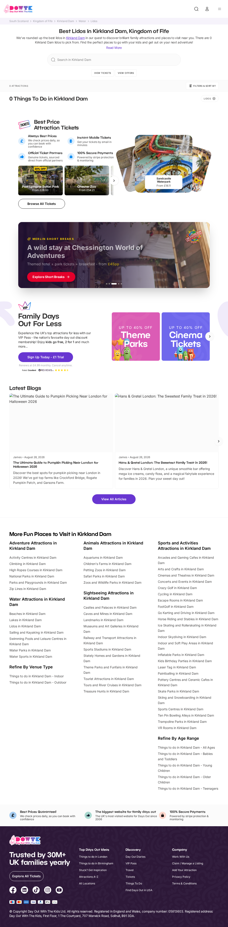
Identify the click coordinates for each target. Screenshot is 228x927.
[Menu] (219, 9)
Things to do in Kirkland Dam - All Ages (186, 747)
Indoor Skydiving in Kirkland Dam (182, 637)
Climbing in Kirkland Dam (27, 564)
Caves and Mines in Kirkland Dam (107, 614)
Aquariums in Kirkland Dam (103, 557)
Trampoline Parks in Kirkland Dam (182, 721)
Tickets (130, 876)
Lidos (94, 21)
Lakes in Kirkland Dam (25, 620)
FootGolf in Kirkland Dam (175, 606)
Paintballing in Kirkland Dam (178, 673)
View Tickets (102, 73)
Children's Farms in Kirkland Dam (107, 564)
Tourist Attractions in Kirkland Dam (108, 679)
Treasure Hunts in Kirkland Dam (106, 691)
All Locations (87, 883)
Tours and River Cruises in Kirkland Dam (112, 685)
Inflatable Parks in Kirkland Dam (181, 655)
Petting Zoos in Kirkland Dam (104, 570)
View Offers (126, 73)
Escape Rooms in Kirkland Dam (180, 600)
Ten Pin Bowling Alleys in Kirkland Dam (186, 715)
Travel (130, 870)
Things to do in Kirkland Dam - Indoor (36, 676)
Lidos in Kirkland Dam (25, 626)
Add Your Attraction (184, 870)
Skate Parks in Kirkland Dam (178, 691)
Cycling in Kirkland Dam (175, 594)
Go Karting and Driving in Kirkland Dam (186, 613)
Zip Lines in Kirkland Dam (27, 589)
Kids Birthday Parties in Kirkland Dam (185, 661)
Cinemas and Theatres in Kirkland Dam (186, 575)
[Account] (207, 9)
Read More (114, 47)
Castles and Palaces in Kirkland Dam (109, 607)
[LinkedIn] (24, 890)
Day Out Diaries (135, 856)
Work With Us (180, 856)
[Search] (196, 9)
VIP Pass (131, 863)
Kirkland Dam (65, 21)
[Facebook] (12, 890)
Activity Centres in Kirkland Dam (32, 557)
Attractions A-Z (88, 876)
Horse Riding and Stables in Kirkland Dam (188, 619)
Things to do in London (93, 856)
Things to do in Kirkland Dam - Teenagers (188, 788)
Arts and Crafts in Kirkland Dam (181, 569)
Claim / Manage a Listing (187, 863)
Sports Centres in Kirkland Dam (180, 709)
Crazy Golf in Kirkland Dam (177, 588)
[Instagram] (47, 890)
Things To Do (134, 883)
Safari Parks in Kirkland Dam (104, 576)
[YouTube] (59, 890)
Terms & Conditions (184, 883)
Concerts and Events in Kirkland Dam (185, 581)
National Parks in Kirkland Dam (31, 576)
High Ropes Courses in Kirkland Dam (35, 570)
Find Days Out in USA (139, 890)
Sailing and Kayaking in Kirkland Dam (36, 632)
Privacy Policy (181, 876)
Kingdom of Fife (43, 21)
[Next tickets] (114, 180)
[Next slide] (209, 336)
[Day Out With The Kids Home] (18, 9)
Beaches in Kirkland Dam (27, 614)
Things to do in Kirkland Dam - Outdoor (37, 682)
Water (82, 21)
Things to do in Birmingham (96, 863)
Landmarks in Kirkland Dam (103, 620)
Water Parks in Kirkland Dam (30, 650)
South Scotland (18, 21)
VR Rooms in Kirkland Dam (177, 728)
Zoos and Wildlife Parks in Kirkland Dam (112, 582)
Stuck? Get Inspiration (93, 870)
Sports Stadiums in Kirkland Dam (107, 649)
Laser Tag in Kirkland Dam (177, 667)
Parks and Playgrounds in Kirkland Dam (38, 582)
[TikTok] (36, 890)
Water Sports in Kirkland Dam (30, 656)
